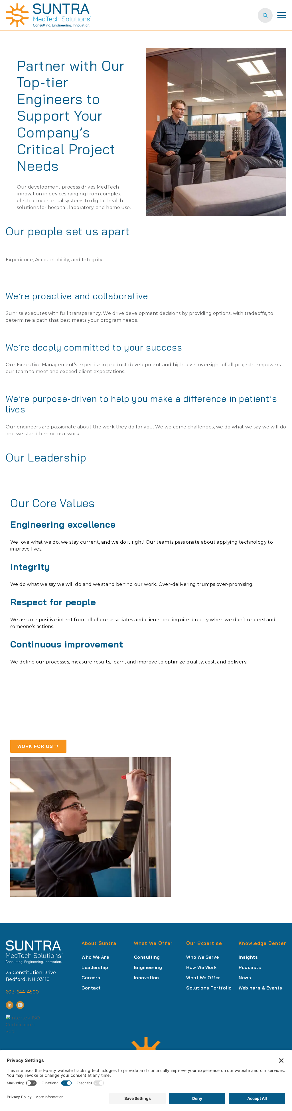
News (245, 977)
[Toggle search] (265, 15)
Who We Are (95, 957)
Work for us (35, 746)
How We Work (201, 967)
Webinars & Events (260, 988)
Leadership (95, 967)
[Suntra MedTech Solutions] (34, 952)
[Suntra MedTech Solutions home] (48, 15)
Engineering (148, 967)
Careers (91, 977)
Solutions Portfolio (209, 988)
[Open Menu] (281, 15)
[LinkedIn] (9, 1005)
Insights (248, 957)
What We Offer (203, 977)
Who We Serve (202, 957)
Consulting (147, 957)
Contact (91, 988)
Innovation (146, 977)
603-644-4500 (22, 992)
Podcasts (250, 967)
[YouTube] (20, 1005)
